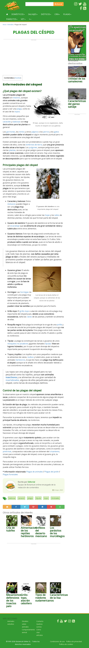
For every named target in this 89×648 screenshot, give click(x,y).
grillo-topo (24, 311)
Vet (22, 19)
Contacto (39, 621)
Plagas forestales (10, 474)
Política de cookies (66, 644)
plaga (19, 108)
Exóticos (45, 14)
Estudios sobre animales (25, 624)
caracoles (7, 121)
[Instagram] (69, 621)
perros (46, 131)
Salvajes (32, 14)
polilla (59, 324)
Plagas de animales (34, 471)
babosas (16, 121)
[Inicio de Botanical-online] (7, 14)
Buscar (59, 4)
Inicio (4, 25)
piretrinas (7, 451)
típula (38, 498)
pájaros (35, 131)
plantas (12, 150)
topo (46, 498)
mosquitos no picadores (17, 343)
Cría (57, 14)
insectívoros (11, 377)
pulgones (33, 147)
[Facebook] (58, 621)
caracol (21, 498)
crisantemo (54, 451)
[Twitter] (65, 621)
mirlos (21, 131)
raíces (29, 316)
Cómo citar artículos (39, 632)
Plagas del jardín (51, 471)
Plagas (66, 14)
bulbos (31, 357)
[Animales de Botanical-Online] (13, 6)
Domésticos (17, 14)
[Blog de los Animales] (73, 621)
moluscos (11, 204)
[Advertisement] (33, 57)
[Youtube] (61, 621)
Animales (10, 25)
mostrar (18, 78)
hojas (47, 215)
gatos (56, 131)
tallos (57, 215)
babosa (12, 498)
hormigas (24, 292)
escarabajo (15, 226)
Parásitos (11, 19)
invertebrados (12, 380)
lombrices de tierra (34, 144)
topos (17, 111)
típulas (48, 343)
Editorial (31, 482)
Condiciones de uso (57, 641)
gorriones (10, 131)
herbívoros (20, 360)
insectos (16, 97)
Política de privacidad (74, 641)
